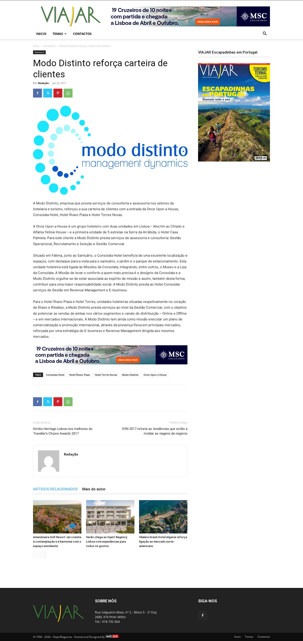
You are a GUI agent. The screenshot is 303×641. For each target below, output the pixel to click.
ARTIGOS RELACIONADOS (55, 489)
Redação (43, 83)
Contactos (82, 34)
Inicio (41, 34)
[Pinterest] (57, 93)
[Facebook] (37, 93)
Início (36, 46)
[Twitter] (47, 93)
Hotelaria (49, 46)
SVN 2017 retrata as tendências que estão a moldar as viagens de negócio (154, 431)
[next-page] (43, 555)
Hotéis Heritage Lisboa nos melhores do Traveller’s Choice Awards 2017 (62, 431)
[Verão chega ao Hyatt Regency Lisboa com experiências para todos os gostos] (110, 516)
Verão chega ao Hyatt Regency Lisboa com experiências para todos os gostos (106, 541)
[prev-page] (36, 555)
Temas (58, 34)
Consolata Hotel (55, 374)
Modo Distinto (130, 374)
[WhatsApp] (68, 93)
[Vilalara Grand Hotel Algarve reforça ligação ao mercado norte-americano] (163, 516)
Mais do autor (94, 489)
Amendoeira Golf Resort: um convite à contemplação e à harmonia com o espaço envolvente (57, 541)
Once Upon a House (155, 374)
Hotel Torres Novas (106, 374)
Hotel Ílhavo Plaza (79, 374)
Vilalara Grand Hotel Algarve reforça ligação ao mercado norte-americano (163, 541)
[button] (264, 34)
